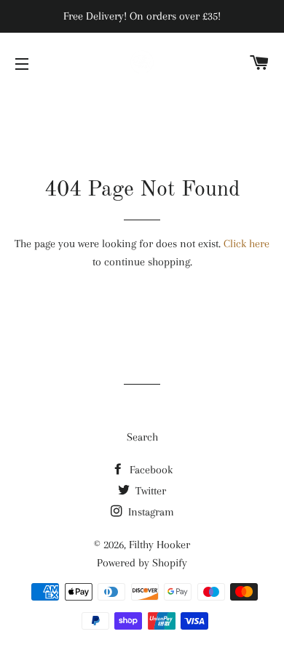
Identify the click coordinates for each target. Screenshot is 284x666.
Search (142, 437)
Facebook (150, 469)
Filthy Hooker (159, 544)
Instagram (149, 511)
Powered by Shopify (142, 562)
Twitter (149, 490)
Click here (246, 243)
